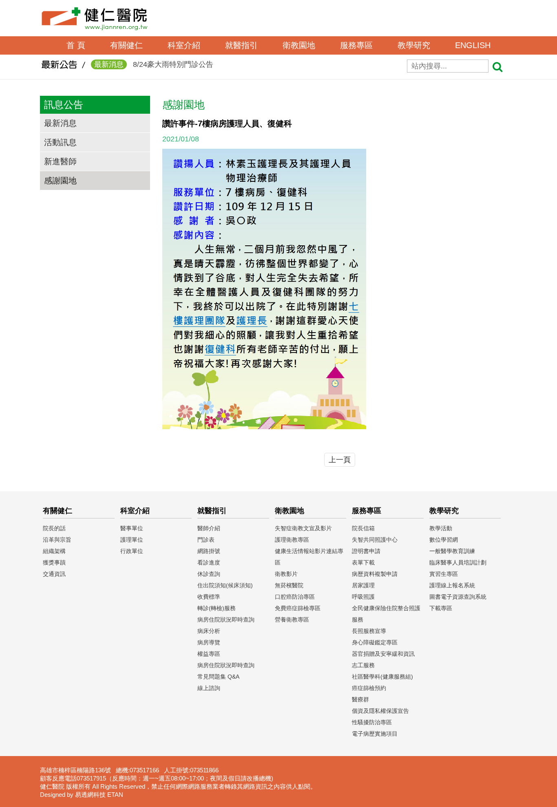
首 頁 (75, 45)
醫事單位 (131, 528)
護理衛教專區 (292, 539)
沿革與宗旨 (57, 539)
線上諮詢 (208, 688)
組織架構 (54, 551)
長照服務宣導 (369, 631)
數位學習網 (443, 539)
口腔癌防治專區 (295, 596)
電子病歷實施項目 (375, 733)
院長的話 (54, 528)
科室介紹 (184, 45)
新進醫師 (60, 161)
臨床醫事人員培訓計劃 (457, 562)
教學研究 (414, 45)
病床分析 (208, 631)
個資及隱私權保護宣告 (380, 711)
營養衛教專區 (292, 619)
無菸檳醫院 (289, 585)
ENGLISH (473, 45)
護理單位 (131, 539)
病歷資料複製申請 (375, 574)
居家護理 (363, 585)
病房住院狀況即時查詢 (225, 619)
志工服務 (363, 665)
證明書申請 (366, 551)
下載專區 (440, 608)
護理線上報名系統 (452, 585)
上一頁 (340, 460)
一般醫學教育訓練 (452, 551)
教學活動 (440, 528)
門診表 (205, 539)
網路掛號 (208, 551)
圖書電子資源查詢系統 (457, 596)
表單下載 (363, 562)
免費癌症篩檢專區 (297, 608)
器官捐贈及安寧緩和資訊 (383, 653)
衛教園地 (299, 45)
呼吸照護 (363, 596)
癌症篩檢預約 (369, 688)
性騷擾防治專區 (372, 722)
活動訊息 (60, 142)
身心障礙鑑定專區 (375, 642)
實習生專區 (443, 574)
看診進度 (208, 562)
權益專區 (208, 653)
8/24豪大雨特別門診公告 (153, 64)
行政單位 (131, 551)
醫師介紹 (208, 528)
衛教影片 (286, 574)
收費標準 (208, 596)
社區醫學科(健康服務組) (382, 676)
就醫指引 (241, 45)
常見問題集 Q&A (218, 676)
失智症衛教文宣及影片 (303, 528)
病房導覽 (208, 642)
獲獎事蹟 (54, 562)
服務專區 (356, 45)
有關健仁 (126, 45)
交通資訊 (54, 574)
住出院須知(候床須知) (225, 585)
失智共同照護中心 (375, 539)
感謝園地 (60, 180)
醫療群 (360, 699)
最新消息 (60, 123)
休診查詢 (208, 574)
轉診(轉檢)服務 (216, 608)
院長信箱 (363, 528)
